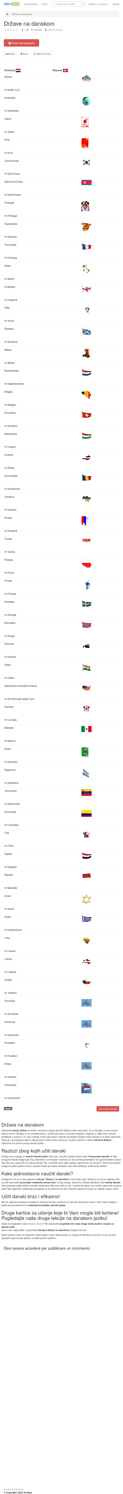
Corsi (44, 4)
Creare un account (98, 4)
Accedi (115, 4)
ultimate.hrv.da (54, 29)
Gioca (25, 53)
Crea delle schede (108, 1108)
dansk (8, 1108)
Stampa (11, 53)
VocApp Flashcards (13, 1489)
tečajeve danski (35, 1223)
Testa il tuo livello (43, 53)
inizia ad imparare (22, 43)
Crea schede (30, 4)
